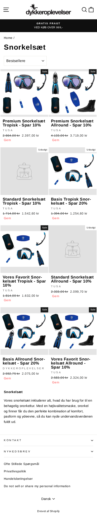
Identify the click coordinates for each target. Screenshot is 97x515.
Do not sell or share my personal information (37, 486)
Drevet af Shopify (48, 511)
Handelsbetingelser (18, 478)
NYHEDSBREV (17, 451)
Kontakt (13, 440)
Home (8, 38)
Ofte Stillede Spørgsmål (21, 464)
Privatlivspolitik (15, 471)
